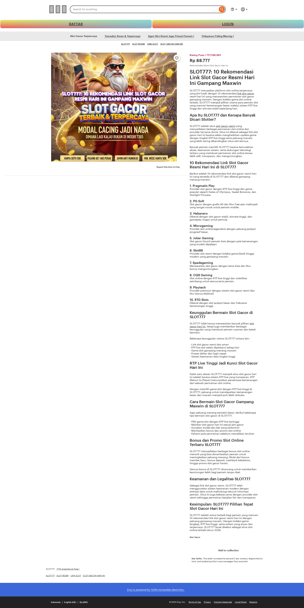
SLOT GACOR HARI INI (171, 44)
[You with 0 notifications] (244, 9)
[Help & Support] (234, 9)
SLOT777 (125, 44)
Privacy (207, 602)
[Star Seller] (202, 537)
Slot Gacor (195, 537)
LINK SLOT (152, 44)
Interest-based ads (223, 602)
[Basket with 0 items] (253, 9)
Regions (253, 602)
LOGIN (228, 24)
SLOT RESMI (138, 44)
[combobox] (144, 9)
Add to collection (228, 550)
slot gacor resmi (225, 126)
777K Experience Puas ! (68, 569)
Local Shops (241, 602)
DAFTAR (76, 24)
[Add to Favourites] (177, 58)
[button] (67, 602)
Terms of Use (194, 602)
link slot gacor (245, 93)
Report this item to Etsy (168, 167)
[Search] (222, 9)
